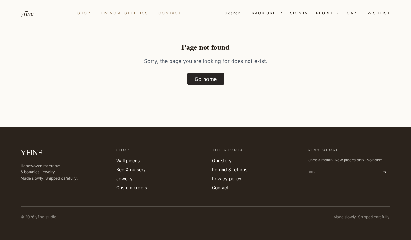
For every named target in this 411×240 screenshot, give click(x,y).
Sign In (299, 13)
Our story (222, 160)
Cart (353, 13)
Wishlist (379, 13)
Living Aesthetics (124, 13)
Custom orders (131, 187)
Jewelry (124, 178)
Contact (169, 13)
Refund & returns (229, 169)
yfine (27, 13)
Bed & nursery (131, 169)
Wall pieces (128, 160)
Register (327, 13)
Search (233, 13)
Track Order (266, 13)
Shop (84, 13)
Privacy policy (226, 178)
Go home (206, 79)
